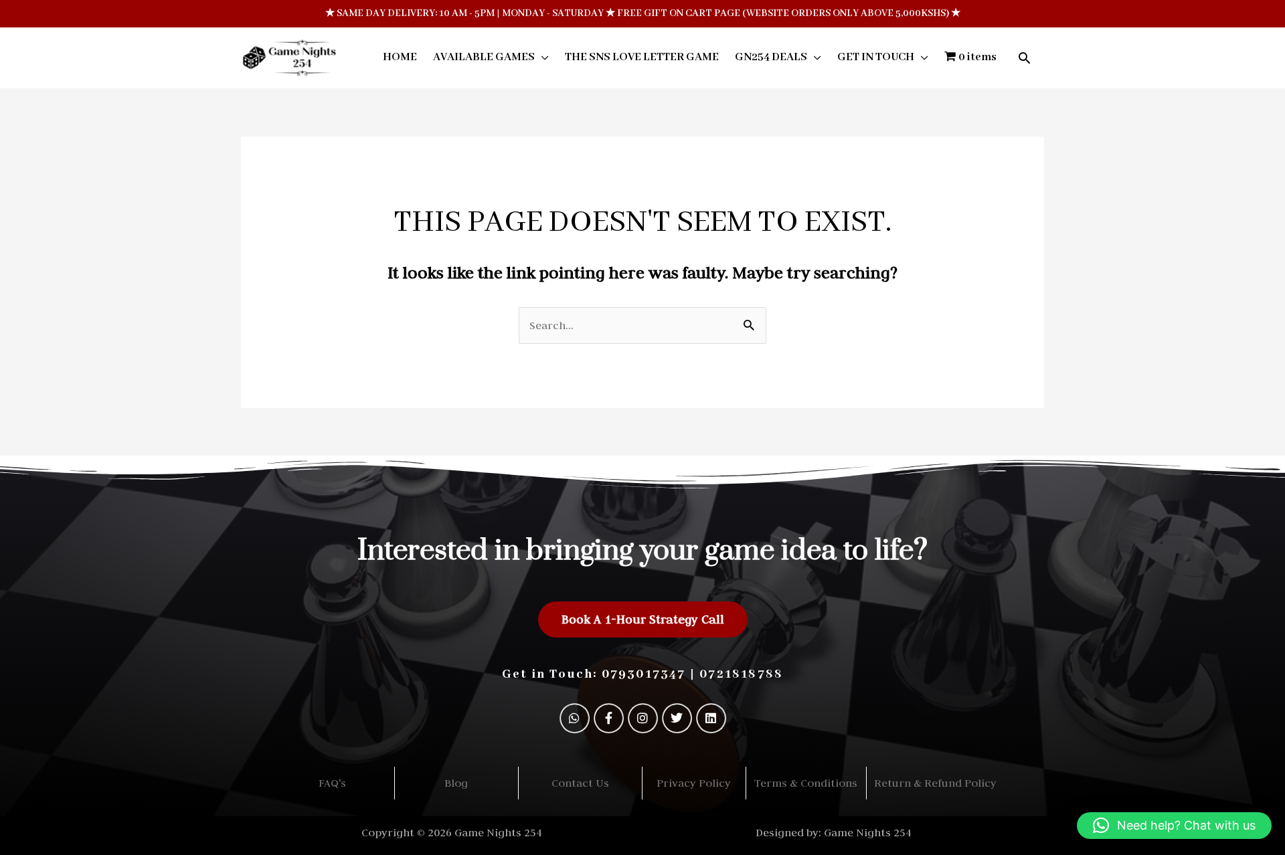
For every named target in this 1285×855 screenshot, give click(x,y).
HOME (400, 57)
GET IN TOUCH (875, 57)
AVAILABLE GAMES (484, 57)
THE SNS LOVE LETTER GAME (642, 57)
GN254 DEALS (771, 57)
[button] (1024, 58)
